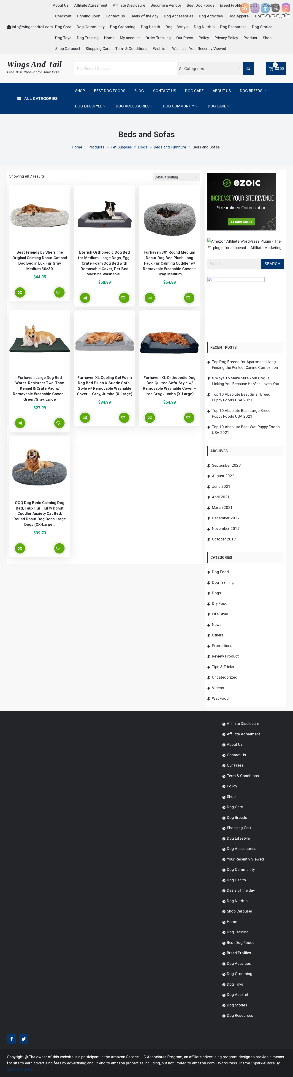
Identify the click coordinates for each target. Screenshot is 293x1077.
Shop (267, 38)
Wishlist (160, 48)
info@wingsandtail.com (32, 27)
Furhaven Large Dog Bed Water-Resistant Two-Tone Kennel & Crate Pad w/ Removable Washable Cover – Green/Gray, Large (39, 388)
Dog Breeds (251, 90)
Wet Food (220, 698)
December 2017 (226, 518)
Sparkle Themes (20, 1069)
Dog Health (150, 27)
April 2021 (221, 497)
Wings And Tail (34, 64)
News (217, 624)
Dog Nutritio (204, 27)
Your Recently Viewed (207, 48)
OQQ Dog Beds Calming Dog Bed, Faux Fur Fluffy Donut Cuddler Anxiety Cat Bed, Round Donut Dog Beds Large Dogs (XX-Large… (40, 513)
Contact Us (115, 16)
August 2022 (223, 476)
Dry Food (220, 603)
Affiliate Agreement (90, 5)
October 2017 (224, 539)
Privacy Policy (226, 38)
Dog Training (88, 38)
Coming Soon (88, 16)
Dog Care (63, 27)
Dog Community (91, 27)
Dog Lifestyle (176, 27)
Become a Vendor (166, 5)
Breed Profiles (232, 5)
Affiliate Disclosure (129, 5)
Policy (204, 38)
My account (130, 38)
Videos (218, 687)
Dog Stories (262, 27)
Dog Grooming (123, 27)
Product (250, 38)
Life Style (220, 614)
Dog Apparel (239, 16)
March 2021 (222, 507)
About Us (61, 5)
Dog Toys (63, 38)
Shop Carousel (67, 48)
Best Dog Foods (200, 5)
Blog (139, 90)
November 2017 (226, 528)
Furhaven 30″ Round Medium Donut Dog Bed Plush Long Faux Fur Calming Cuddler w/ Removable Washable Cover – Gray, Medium (169, 263)
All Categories (40, 99)
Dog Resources (233, 27)
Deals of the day (144, 16)
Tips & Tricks (223, 666)
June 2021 (221, 486)
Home (109, 38)
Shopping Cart (98, 48)
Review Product (225, 656)
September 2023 (226, 465)
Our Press (184, 38)
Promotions (222, 645)
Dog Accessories (178, 16)
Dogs (216, 593)
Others (218, 635)
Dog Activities (211, 16)
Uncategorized (224, 677)
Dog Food (220, 572)
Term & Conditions (131, 48)
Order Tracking (158, 38)
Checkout (63, 16)
